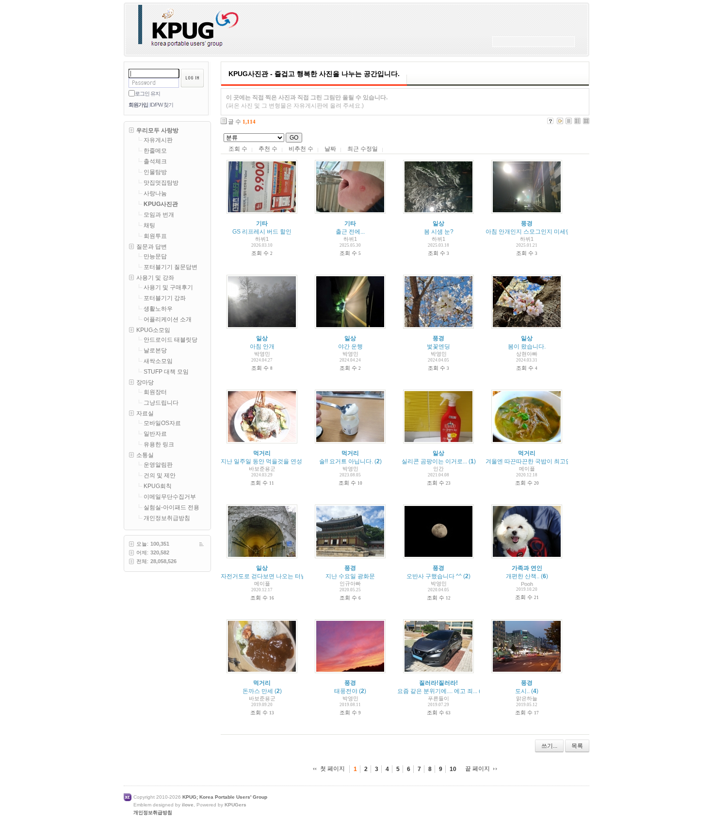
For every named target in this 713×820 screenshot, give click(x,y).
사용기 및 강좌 (155, 277)
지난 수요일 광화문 (350, 576)
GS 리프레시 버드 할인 (262, 231)
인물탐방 (155, 172)
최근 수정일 (362, 148)
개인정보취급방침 (167, 518)
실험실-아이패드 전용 (171, 507)
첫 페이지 (332, 768)
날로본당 (155, 350)
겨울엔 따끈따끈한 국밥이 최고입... (531, 461)
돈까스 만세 (258, 691)
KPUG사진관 (161, 204)
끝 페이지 (477, 768)
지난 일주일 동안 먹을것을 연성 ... (264, 461)
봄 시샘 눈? (439, 231)
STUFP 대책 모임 (166, 371)
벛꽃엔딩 (438, 346)
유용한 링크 (159, 444)
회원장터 (155, 392)
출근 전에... (350, 231)
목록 (577, 745)
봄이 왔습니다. (527, 346)
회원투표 (155, 236)
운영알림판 (158, 464)
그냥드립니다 (161, 402)
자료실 (145, 413)
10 (453, 769)
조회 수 (237, 148)
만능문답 (155, 256)
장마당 (145, 382)
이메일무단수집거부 (170, 496)
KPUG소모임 (153, 330)
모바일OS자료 (162, 423)
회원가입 (138, 105)
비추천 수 (301, 148)
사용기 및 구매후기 (168, 287)
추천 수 (268, 148)
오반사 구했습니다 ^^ (434, 576)
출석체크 (155, 161)
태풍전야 (345, 691)
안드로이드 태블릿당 (170, 339)
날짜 (330, 148)
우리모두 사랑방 (157, 130)
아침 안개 (262, 346)
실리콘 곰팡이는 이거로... (434, 461)
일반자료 (155, 433)
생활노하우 (158, 308)
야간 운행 (350, 346)
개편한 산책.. (522, 576)
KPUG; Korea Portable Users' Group (224, 797)
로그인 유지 (147, 93)
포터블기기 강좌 (165, 298)
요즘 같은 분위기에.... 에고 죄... (437, 691)
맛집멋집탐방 (161, 182)
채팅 (149, 225)
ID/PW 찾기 (161, 105)
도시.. (522, 691)
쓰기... (549, 745)
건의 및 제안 (160, 475)
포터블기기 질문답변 (170, 267)
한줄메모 (155, 150)
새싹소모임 (158, 361)
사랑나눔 (155, 193)
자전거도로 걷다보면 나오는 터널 (264, 576)
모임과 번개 (159, 214)
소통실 (145, 455)
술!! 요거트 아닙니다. (346, 461)
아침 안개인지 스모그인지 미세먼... (531, 231)
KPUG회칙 (158, 486)
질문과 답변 (151, 246)
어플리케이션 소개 (168, 319)
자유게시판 (158, 140)
